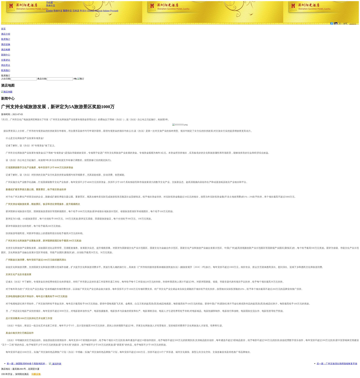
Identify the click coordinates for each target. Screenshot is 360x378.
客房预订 (5, 39)
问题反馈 (36, 374)
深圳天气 (352, 24)
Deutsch (90, 10)
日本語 (76, 10)
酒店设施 (5, 44)
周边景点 (5, 65)
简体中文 (50, 5)
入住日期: (6, 79)
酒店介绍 (5, 34)
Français (99, 10)
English (49, 10)
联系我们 (5, 70)
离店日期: (42, 79)
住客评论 (5, 60)
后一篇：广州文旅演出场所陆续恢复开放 (337, 363)
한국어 (83, 10)
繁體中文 (67, 10)
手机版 (49, 2)
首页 (3, 29)
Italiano (106, 10)
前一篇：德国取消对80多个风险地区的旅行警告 (28, 363)
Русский (114, 10)
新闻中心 (5, 55)
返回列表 (56, 364)
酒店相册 (5, 49)
